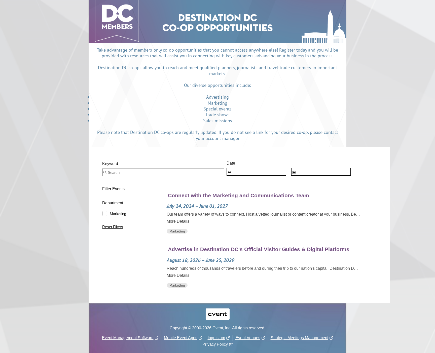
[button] (263, 213)
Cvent (217, 311)
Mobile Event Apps (180, 338)
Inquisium (216, 338)
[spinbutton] (256, 172)
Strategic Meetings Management (299, 338)
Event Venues (247, 338)
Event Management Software (128, 338)
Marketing (118, 214)
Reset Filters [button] (112, 227)
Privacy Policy (215, 344)
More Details (178, 221)
